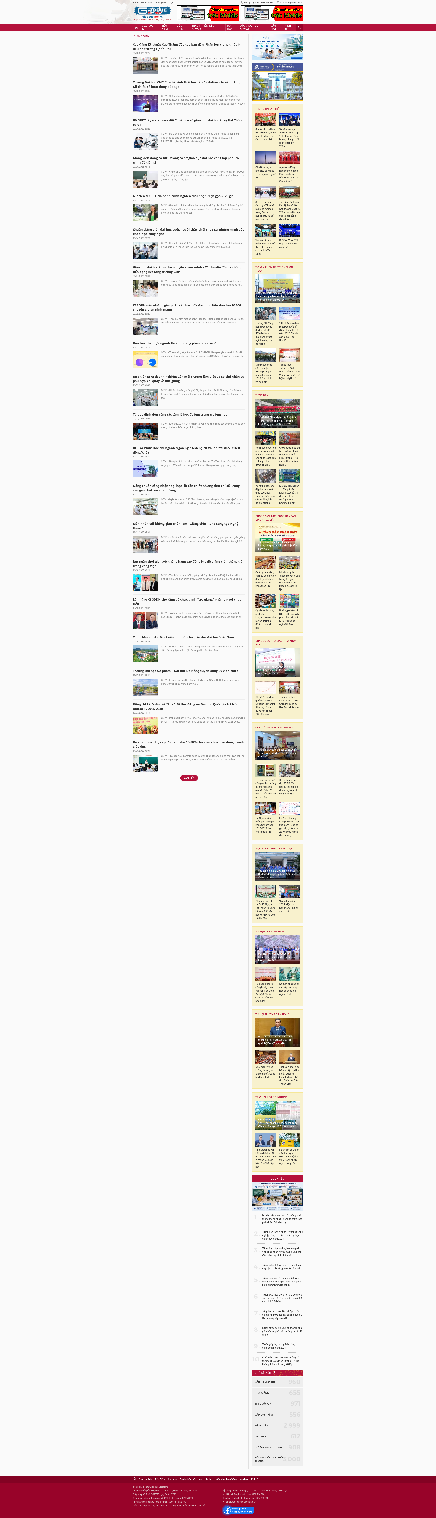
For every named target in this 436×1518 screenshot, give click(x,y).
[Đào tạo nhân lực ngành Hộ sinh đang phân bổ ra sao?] (145, 359)
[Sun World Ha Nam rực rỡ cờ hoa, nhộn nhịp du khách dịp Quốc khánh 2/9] (265, 119)
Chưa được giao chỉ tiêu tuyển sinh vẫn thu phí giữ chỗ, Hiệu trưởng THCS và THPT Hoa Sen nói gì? (289, 456)
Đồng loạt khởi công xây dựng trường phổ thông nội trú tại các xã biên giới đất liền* (276, 957)
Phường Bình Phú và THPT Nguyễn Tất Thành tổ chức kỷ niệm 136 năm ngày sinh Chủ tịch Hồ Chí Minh (265, 910)
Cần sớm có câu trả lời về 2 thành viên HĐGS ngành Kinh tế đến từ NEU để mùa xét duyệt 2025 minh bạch (277, 1123)
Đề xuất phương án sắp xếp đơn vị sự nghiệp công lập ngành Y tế (289, 989)
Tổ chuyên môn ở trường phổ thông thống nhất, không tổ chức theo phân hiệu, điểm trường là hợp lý (281, 1281)
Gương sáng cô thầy (268, 1447)
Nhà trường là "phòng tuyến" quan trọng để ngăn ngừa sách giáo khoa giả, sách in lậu (289, 581)
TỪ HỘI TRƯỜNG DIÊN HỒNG (272, 1014)
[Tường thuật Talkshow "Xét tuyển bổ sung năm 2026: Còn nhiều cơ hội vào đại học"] (289, 355)
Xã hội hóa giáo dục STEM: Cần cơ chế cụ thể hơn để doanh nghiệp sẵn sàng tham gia (288, 787)
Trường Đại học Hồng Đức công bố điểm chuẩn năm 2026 (280, 1346)
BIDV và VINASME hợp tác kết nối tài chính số (288, 244)
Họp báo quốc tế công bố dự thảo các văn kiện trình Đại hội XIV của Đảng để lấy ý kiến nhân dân (264, 993)
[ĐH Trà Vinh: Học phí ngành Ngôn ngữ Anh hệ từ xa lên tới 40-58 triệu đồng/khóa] (145, 468)
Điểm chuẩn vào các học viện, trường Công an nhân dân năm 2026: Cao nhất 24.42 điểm (263, 373)
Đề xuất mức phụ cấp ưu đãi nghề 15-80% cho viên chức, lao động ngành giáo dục (188, 744)
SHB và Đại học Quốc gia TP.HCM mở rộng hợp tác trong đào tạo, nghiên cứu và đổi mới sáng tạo (264, 211)
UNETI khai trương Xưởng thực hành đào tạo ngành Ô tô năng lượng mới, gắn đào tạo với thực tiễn (277, 296)
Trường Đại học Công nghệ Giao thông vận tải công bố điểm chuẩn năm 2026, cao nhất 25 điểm (282, 1298)
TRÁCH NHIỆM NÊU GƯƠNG (271, 1097)
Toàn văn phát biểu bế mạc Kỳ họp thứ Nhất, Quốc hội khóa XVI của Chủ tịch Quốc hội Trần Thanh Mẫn (289, 1075)
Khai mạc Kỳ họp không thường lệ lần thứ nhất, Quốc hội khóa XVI (265, 1072)
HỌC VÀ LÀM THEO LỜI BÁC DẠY (273, 848)
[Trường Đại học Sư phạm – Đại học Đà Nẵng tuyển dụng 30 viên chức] (145, 687)
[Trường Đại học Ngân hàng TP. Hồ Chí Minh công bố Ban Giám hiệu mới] (289, 687)
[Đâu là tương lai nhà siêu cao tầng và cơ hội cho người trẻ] (265, 157)
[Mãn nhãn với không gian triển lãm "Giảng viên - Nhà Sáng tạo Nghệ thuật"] (145, 544)
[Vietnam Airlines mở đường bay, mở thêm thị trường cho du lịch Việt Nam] (265, 230)
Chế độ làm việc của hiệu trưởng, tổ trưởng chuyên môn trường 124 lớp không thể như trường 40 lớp (280, 1361)
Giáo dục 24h (147, 27)
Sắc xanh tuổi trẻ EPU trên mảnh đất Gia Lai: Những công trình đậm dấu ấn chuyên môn (277, 874)
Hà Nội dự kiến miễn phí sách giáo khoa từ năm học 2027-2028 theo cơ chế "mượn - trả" (265, 825)
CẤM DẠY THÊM (264, 1414)
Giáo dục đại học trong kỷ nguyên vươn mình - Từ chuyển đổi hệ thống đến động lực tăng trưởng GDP (187, 269)
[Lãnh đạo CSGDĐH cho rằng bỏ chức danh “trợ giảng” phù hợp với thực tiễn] (145, 620)
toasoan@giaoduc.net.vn (291, 2)
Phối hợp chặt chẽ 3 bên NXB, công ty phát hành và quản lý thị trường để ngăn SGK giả (289, 617)
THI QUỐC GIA (263, 1403)
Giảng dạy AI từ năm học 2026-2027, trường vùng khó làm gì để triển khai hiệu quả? (277, 753)
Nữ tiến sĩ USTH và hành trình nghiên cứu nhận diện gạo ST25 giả (183, 196)
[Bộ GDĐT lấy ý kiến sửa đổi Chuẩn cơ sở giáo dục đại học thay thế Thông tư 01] (145, 141)
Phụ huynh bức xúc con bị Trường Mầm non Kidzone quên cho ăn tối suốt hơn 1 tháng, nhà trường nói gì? (265, 456)
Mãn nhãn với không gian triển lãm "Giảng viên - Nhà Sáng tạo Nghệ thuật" (185, 526)
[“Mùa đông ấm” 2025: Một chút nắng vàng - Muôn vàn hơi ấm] (289, 891)
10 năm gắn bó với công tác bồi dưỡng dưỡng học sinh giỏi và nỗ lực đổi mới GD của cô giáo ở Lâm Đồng (265, 789)
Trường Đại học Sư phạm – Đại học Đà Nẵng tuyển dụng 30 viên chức (185, 671)
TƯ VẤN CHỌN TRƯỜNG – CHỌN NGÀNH (274, 268)
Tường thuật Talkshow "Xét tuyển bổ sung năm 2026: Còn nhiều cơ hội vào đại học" (289, 371)
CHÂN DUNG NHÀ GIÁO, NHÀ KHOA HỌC (275, 642)
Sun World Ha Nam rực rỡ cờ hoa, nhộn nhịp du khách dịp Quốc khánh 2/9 (265, 134)
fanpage (238, 1510)
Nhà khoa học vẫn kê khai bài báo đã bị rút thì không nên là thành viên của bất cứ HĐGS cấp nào (265, 1158)
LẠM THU (260, 1436)
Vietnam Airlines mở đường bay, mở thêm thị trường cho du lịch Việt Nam (265, 247)
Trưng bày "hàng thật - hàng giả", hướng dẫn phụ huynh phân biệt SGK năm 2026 (277, 545)
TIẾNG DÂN (261, 395)
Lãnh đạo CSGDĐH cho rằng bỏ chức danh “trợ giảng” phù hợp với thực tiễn (187, 601)
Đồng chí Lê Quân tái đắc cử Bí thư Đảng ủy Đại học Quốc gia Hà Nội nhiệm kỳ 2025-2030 (185, 706)
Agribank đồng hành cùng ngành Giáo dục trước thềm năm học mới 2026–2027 (289, 174)
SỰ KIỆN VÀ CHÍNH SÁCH (269, 931)
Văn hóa (273, 27)
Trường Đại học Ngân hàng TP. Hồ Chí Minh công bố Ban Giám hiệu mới (289, 702)
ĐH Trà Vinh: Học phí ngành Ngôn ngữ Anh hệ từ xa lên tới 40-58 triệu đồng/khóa (186, 450)
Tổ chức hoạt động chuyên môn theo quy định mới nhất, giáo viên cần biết (281, 1267)
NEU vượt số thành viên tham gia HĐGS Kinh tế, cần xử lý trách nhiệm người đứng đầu (289, 1156)
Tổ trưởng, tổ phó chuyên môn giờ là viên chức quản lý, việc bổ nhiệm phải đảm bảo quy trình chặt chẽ (281, 1252)
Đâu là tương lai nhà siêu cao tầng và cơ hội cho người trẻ (265, 172)
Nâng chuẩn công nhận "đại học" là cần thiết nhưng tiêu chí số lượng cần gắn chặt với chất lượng (186, 488)
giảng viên (142, 36)
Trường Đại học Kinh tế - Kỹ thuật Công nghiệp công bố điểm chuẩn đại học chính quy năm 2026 (282, 1235)
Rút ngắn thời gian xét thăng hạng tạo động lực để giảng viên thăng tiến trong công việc (189, 563)
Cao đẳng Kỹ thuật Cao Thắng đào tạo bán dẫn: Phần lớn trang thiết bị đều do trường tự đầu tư (187, 46)
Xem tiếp (189, 778)
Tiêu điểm (165, 27)
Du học (229, 27)
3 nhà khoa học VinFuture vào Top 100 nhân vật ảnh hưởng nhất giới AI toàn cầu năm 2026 (289, 138)
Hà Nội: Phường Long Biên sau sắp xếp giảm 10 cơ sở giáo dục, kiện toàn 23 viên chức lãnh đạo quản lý (289, 827)
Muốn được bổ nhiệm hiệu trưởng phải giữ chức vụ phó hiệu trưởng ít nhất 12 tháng (282, 1331)
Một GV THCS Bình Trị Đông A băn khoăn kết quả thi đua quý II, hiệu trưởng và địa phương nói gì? (289, 494)
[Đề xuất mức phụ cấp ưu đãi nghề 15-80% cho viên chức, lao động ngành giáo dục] (145, 763)
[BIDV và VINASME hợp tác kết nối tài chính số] (289, 230)
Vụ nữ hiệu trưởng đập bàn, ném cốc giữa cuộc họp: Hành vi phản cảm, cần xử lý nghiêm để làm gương (265, 494)
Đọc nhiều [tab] (277, 1178)
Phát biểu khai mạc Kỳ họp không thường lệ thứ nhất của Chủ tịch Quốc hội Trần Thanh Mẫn (275, 1040)
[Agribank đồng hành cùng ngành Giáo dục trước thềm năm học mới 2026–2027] (289, 157)
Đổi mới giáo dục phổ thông (274, 727)
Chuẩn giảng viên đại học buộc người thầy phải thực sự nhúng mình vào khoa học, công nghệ (188, 231)
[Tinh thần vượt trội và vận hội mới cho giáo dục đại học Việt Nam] (145, 653)
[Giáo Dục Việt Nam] (152, 13)
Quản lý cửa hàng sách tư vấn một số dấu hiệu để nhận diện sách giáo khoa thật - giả (265, 579)
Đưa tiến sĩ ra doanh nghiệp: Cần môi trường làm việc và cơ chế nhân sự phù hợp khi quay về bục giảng (189, 379)
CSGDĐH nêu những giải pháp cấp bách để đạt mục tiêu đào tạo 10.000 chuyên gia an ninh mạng (187, 307)
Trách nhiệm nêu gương (203, 27)
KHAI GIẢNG (262, 1392)
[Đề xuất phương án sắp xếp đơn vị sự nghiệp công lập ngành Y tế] (289, 974)
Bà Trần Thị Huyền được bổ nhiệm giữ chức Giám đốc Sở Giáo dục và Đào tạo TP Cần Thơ (276, 670)
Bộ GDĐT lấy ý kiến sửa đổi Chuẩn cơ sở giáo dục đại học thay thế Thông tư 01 (188, 122)
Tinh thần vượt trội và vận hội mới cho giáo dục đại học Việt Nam (183, 637)
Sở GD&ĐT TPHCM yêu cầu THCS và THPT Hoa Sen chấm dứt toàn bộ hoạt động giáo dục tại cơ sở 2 (277, 421)
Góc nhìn (180, 27)
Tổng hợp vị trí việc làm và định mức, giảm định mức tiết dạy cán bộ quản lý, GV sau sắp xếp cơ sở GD (282, 1315)
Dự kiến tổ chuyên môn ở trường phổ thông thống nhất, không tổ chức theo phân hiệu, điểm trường (282, 1219)
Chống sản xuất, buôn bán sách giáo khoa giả (276, 517)
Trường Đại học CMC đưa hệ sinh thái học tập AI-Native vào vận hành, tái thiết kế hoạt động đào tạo (186, 84)
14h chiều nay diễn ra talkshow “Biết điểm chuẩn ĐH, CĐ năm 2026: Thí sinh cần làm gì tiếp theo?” (289, 332)
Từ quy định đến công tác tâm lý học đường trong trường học (180, 414)
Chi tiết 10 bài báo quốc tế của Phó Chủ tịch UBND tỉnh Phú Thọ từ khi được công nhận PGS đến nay (265, 706)
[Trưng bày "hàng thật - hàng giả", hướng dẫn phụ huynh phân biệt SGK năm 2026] (277, 537)
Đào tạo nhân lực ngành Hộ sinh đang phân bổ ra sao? (174, 343)
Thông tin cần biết (267, 108)
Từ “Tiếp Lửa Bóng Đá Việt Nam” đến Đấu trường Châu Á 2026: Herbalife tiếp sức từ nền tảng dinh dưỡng (289, 211)
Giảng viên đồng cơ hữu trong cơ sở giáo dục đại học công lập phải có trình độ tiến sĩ (186, 160)
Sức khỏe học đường (249, 27)
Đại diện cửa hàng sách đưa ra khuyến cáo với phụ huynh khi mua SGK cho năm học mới (265, 619)
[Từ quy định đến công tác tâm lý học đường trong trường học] (145, 431)
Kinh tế (288, 27)
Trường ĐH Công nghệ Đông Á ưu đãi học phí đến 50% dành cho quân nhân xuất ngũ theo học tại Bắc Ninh (264, 333)
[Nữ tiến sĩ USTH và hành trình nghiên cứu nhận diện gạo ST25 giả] (145, 212)
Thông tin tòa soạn (164, 2)
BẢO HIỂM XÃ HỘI (265, 1382)
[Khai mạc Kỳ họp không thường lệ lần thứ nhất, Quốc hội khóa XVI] (265, 1057)
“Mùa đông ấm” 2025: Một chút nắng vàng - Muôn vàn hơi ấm (288, 906)
